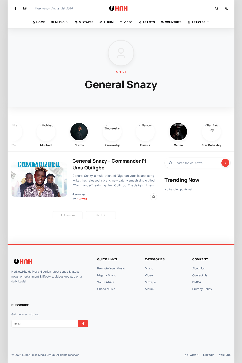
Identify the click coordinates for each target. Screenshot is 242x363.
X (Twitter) (192, 354)
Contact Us (199, 275)
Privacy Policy (202, 289)
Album (149, 289)
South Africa (105, 282)
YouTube (225, 354)
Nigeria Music (106, 275)
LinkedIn (208, 354)
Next (99, 215)
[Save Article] (153, 196)
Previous (69, 215)
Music (149, 268)
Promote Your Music (111, 268)
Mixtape (150, 282)
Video (149, 275)
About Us (198, 268)
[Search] (216, 8)
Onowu (82, 199)
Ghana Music (106, 289)
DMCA (196, 282)
